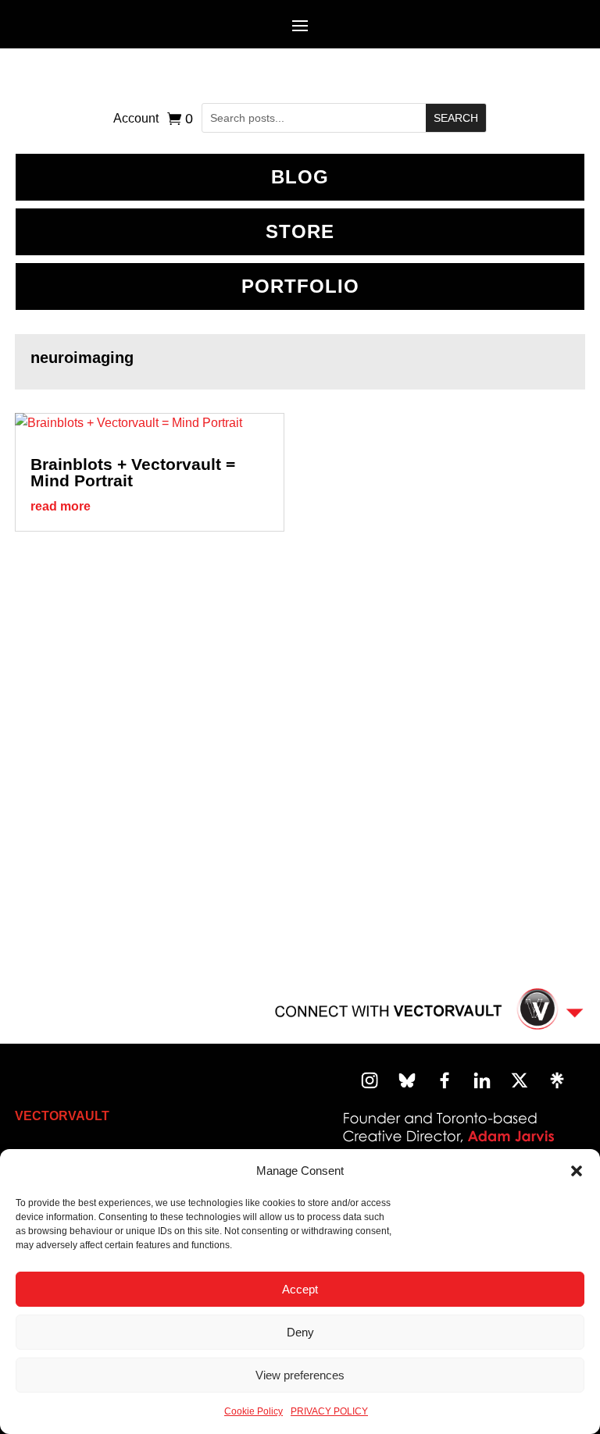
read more (60, 506)
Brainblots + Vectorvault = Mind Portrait (132, 472)
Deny (300, 1332)
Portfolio (300, 286)
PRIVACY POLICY (329, 1411)
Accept (300, 1289)
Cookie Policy (253, 1411)
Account (136, 119)
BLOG (300, 176)
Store (300, 231)
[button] (576, 1171)
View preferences (300, 1375)
